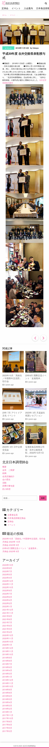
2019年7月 (7, 663)
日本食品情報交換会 (17, 518)
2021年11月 (7, 612)
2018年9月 (7, 689)
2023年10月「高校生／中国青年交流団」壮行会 (12, 378)
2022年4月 (7, 600)
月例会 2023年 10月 (11, 541)
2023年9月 (7, 568)
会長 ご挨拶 (8, 469)
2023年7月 (7, 571)
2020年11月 (7, 638)
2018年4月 (7, 702)
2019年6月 (7, 667)
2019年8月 (7, 660)
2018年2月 (7, 708)
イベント (16, 8)
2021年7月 (7, 622)
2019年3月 (7, 673)
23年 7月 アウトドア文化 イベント (12, 414)
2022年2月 (7, 603)
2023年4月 (7, 577)
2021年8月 (7, 619)
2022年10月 (7, 587)
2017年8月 (7, 721)
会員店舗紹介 (8, 476)
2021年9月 (7, 616)
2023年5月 (7, 574)
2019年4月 (7, 670)
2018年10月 (7, 686)
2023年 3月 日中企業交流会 (12, 448)
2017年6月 (7, 724)
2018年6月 (7, 695)
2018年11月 (7, 683)
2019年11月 (7, 651)
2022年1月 (7, 606)
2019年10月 (7, 654)
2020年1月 (7, 644)
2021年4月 (7, 632)
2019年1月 (7, 676)
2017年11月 (7, 715)
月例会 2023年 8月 (10, 551)
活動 (4, 482)
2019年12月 (7, 648)
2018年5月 (7, 699)
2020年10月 (7, 641)
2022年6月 (7, 596)
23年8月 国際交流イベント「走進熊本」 (35, 377)
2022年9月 (7, 590)
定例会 (5, 8)
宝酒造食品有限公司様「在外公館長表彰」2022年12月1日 (34, 449)
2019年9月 (7, 657)
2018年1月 (7, 711)
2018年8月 (7, 692)
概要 (4, 466)
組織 (4, 473)
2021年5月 (7, 628)
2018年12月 (7, 679)
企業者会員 (13, 514)
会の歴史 (6, 479)
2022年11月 (7, 584)
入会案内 (28, 8)
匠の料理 (6, 489)
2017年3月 (7, 731)
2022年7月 (7, 593)
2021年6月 (7, 625)
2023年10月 (7, 564)
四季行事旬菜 (8, 485)
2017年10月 (7, 718)
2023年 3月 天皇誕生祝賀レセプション (35, 414)
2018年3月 (7, 705)
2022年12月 (7, 580)
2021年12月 (7, 609)
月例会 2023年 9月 (10, 545)
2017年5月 (7, 727)
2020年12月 (7, 635)
